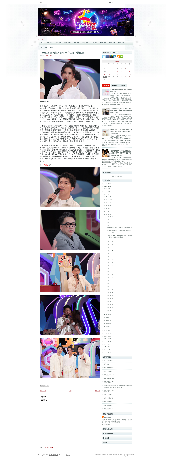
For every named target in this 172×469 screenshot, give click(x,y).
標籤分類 (114, 85)
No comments (57, 55)
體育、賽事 (44, 47)
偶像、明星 (50, 43)
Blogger (120, 176)
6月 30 (110, 216)
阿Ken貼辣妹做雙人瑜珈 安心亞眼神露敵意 (62, 52)
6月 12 (110, 283)
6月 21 (110, 256)
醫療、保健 (112, 43)
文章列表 (123, 85)
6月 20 (110, 259)
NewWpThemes (104, 454)
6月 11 (110, 286)
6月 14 (110, 277)
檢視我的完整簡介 (106, 424)
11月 (107, 199)
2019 (106, 336)
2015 (106, 347)
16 (129, 71)
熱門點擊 (106, 85)
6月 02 (110, 307)
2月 (107, 323)
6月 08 (110, 295)
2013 (106, 352)
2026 (106, 183)
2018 (106, 339)
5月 (107, 314)
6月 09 (110, 292)
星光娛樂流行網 (108, 417)
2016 (106, 344)
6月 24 (110, 247)
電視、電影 (103, 43)
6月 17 (110, 268)
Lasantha (120, 454)
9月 (107, 205)
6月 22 (110, 253)
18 (109, 74)
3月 (107, 320)
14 (121, 71)
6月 (107, 214)
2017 (106, 341)
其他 (51, 47)
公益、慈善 (94, 43)
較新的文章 (43, 390)
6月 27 (110, 225)
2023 (106, 191)
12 (113, 71)
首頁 (41, 2)
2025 (106, 186)
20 (117, 74)
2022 (106, 194)
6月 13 (110, 280)
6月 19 (110, 262)
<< (113, 61)
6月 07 (110, 298)
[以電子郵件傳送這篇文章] (41, 386)
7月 (107, 211)
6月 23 (110, 250)
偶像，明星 (107, 378)
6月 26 (110, 241)
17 (105, 74)
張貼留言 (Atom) (48, 447)
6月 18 (110, 265)
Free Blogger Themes (128, 454)
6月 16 (110, 271)
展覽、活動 (121, 43)
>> (120, 61)
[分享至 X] (44, 386)
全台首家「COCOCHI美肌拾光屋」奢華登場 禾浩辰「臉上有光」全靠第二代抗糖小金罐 (121, 131)
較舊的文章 (97, 390)
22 (125, 74)
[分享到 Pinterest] (48, 386)
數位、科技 (67, 43)
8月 (107, 208)
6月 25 (110, 244)
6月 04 (110, 304)
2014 (106, 350)
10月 (107, 202)
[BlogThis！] (42, 386)
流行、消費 (59, 43)
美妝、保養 (85, 43)
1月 (107, 326)
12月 (107, 196)
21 (121, 74)
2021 (106, 331)
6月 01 (110, 310)
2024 (106, 189)
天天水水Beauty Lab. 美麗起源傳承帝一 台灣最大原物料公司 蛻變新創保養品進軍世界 (121, 110)
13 (117, 71)
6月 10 (110, 289)
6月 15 (110, 274)
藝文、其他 (107, 405)
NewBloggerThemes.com (128, 455)
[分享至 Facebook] (46, 386)
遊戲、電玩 (76, 43)
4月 (107, 317)
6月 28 (110, 222)
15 (125, 71)
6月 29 (110, 219)
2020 (106, 333)
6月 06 (110, 301)
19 (113, 74)
